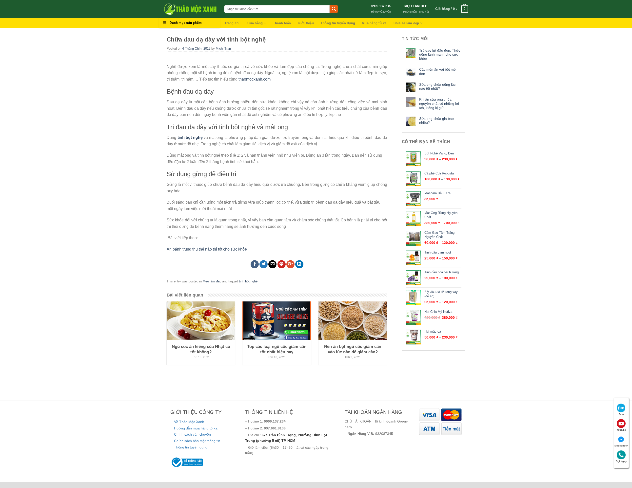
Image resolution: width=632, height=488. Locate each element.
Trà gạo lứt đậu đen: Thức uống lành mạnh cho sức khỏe (439, 54)
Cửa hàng (255, 23)
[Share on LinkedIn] (299, 264)
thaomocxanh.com (254, 79)
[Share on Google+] (290, 264)
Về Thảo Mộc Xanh (189, 422)
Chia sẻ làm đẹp (406, 23)
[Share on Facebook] (255, 264)
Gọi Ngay (621, 461)
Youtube (621, 429)
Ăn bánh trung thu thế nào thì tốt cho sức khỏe (207, 249)
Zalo (621, 414)
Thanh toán (282, 23)
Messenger (621, 445)
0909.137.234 (381, 6)
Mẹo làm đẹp (212, 281)
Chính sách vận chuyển (192, 434)
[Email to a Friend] (272, 264)
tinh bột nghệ (190, 137)
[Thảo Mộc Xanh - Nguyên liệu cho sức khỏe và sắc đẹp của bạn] (190, 9)
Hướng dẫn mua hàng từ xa (195, 428)
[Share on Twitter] (263, 264)
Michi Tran (223, 48)
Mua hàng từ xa (374, 23)
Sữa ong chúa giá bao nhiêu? (436, 121)
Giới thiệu (306, 23)
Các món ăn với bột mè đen (437, 71)
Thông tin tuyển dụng (338, 23)
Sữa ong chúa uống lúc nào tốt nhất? (437, 87)
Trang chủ (232, 23)
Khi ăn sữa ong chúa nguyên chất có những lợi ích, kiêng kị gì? (439, 103)
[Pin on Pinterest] (281, 264)
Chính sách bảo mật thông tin (197, 441)
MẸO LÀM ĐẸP (415, 6)
